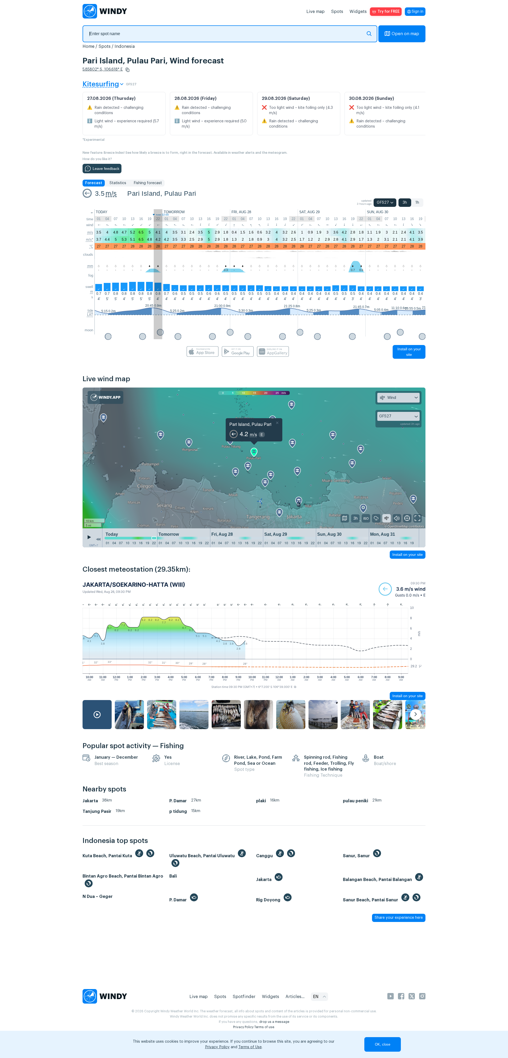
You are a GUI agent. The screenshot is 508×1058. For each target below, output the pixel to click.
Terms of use (264, 1027)
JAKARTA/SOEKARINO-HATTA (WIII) (134, 584)
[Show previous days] (98, 539)
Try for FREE (389, 11)
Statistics (118, 183)
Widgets (358, 12)
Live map (315, 12)
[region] (254, 458)
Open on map (405, 34)
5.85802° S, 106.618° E (103, 69)
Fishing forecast (148, 183)
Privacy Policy (243, 1027)
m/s (111, 193)
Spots (337, 12)
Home (88, 46)
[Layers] (345, 518)
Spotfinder (244, 997)
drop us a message (274, 1021)
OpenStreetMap (398, 526)
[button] (127, 69)
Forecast (93, 183)
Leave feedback (106, 168)
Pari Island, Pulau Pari (161, 193)
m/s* (89, 239)
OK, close (382, 1044)
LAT (90, 315)
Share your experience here (399, 918)
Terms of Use (250, 1047)
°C (91, 246)
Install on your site (409, 352)
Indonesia (125, 46)
